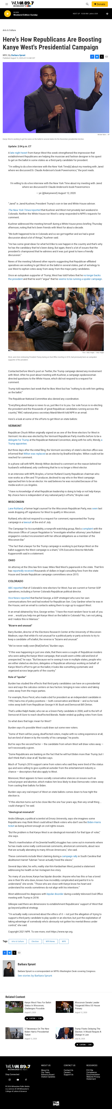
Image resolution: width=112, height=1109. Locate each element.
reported (24, 210)
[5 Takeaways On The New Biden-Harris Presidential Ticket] (14, 1033)
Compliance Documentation (93, 1073)
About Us (45, 1070)
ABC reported (15, 587)
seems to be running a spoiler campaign (80, 279)
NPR (64, 941)
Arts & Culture (9, 30)
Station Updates (48, 1077)
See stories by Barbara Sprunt (35, 975)
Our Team (45, 1072)
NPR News (50, 941)
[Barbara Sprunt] (9, 968)
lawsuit (28, 522)
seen (95, 508)
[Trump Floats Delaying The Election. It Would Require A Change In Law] (64, 1033)
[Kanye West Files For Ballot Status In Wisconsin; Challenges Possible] (14, 1007)
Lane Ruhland (15, 508)
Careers (67, 1072)
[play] (7, 13)
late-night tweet (18, 152)
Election (35, 941)
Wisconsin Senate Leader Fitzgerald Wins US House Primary (87, 1005)
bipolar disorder (55, 893)
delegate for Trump (18, 439)
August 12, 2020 (67, 193)
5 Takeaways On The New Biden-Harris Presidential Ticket (37, 1031)
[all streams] (108, 13)
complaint (87, 528)
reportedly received (23, 570)
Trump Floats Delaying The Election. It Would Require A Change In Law (88, 1031)
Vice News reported (19, 598)
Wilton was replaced (34, 453)
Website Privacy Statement (93, 1078)
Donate (101, 4)
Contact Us (68, 1070)
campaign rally (69, 856)
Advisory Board (47, 1075)
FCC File (89, 1070)
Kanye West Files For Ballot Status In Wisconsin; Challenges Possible (38, 1005)
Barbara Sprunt (18, 55)
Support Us (68, 1075)
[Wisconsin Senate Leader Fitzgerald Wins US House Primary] (64, 1007)
